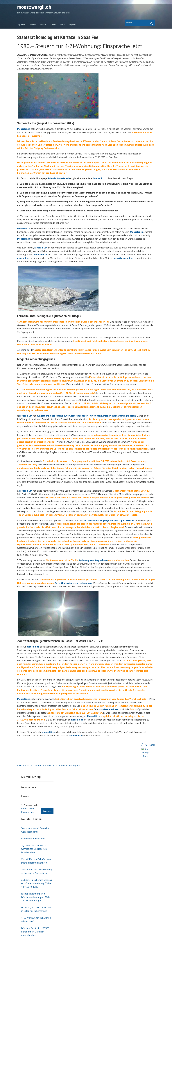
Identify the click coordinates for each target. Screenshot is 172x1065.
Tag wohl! (21, 24)
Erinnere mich (30, 805)
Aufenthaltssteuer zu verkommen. (73, 583)
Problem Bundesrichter (33, 838)
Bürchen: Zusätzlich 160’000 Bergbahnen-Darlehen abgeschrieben (35, 932)
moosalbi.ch (33, 646)
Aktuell (33, 24)
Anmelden (47, 811)
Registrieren (27, 808)
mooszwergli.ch (34, 7)
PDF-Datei (149, 744)
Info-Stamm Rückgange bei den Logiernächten (109, 520)
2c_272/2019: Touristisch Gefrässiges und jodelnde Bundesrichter (34, 849)
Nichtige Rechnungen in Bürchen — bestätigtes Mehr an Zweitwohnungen (36, 897)
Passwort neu (28, 812)
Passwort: (26, 796)
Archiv (53, 24)
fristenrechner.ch (111, 709)
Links (62, 24)
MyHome (73, 24)
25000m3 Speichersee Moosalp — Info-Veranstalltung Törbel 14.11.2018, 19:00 (37, 883)
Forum (43, 24)
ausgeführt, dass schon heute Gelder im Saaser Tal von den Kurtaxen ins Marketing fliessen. (86, 415)
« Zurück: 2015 (24, 765)
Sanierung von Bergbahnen (93, 560)
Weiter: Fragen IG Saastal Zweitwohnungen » (57, 765)
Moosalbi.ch (25, 415)
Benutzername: (29, 787)
